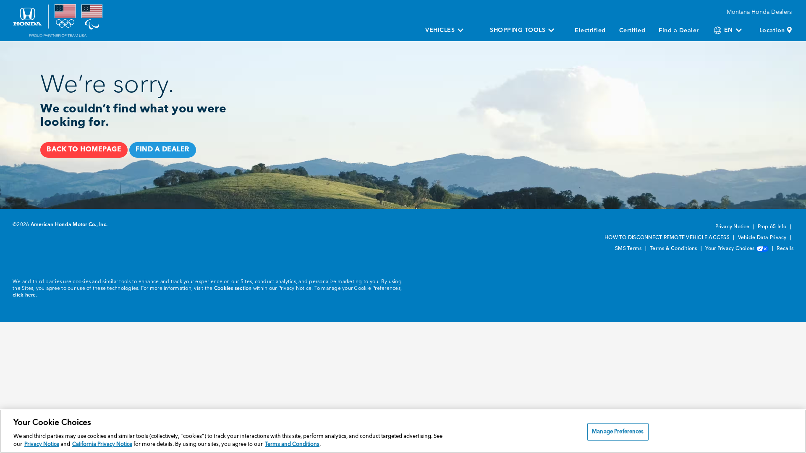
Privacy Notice (733, 226)
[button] (84, 150)
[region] (403, 431)
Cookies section (233, 288)
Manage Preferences (618, 432)
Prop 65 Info (773, 226)
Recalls (785, 248)
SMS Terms (629, 248)
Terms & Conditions (674, 248)
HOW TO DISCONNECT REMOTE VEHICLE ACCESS (667, 237)
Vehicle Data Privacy (763, 237)
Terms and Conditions (292, 444)
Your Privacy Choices (730, 248)
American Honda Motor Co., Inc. (69, 224)
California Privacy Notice (102, 444)
